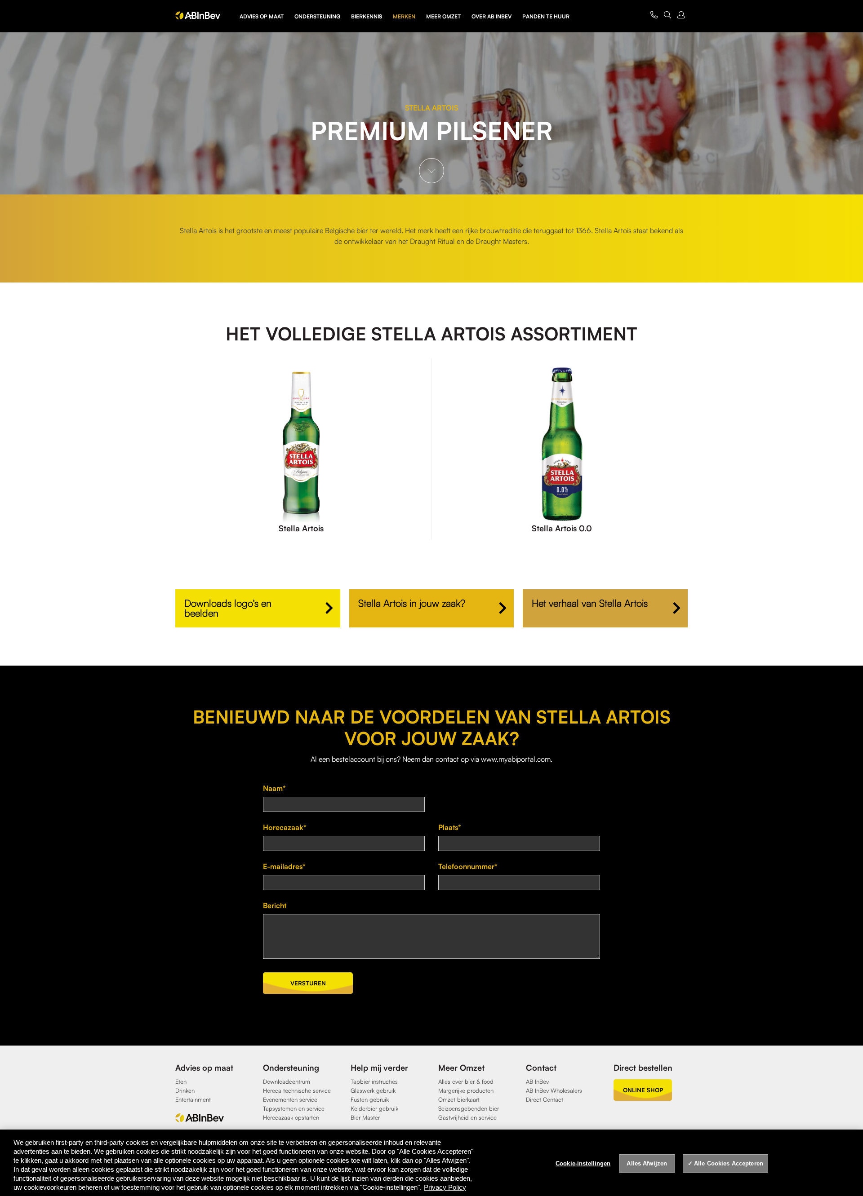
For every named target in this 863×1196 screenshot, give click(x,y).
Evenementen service (290, 1099)
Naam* (274, 788)
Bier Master (365, 1117)
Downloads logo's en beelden (227, 608)
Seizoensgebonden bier (468, 1108)
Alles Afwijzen (647, 1163)
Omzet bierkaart (459, 1099)
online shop (643, 1090)
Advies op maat (262, 16)
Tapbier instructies (374, 1081)
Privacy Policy (445, 1187)
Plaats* (449, 827)
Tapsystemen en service (294, 1108)
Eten (181, 1081)
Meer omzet (443, 16)
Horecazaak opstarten (291, 1117)
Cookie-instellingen (583, 1163)
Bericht (274, 905)
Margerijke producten (466, 1090)
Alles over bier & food (466, 1081)
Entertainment (193, 1099)
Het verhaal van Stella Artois (590, 603)
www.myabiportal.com (516, 759)
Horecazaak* (285, 827)
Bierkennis (366, 16)
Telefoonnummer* (468, 866)
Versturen (308, 983)
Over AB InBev (492, 16)
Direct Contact (544, 1099)
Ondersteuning (317, 16)
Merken (404, 16)
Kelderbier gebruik (374, 1108)
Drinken (185, 1090)
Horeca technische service (297, 1090)
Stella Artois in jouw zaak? (411, 603)
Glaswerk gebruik (373, 1090)
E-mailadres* (284, 866)
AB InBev (537, 1081)
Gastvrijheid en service (467, 1117)
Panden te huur (545, 16)
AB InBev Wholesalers (554, 1090)
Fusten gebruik (370, 1099)
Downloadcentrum (286, 1081)
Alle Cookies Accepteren (728, 1163)
